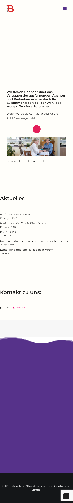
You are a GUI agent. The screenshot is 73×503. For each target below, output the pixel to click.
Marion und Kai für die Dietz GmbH (23, 223)
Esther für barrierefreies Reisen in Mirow (26, 249)
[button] (65, 8)
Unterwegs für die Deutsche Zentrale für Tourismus (34, 241)
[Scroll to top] (66, 496)
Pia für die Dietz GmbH (15, 214)
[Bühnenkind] (31, 8)
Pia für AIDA (8, 232)
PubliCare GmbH (34, 161)
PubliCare (13, 118)
